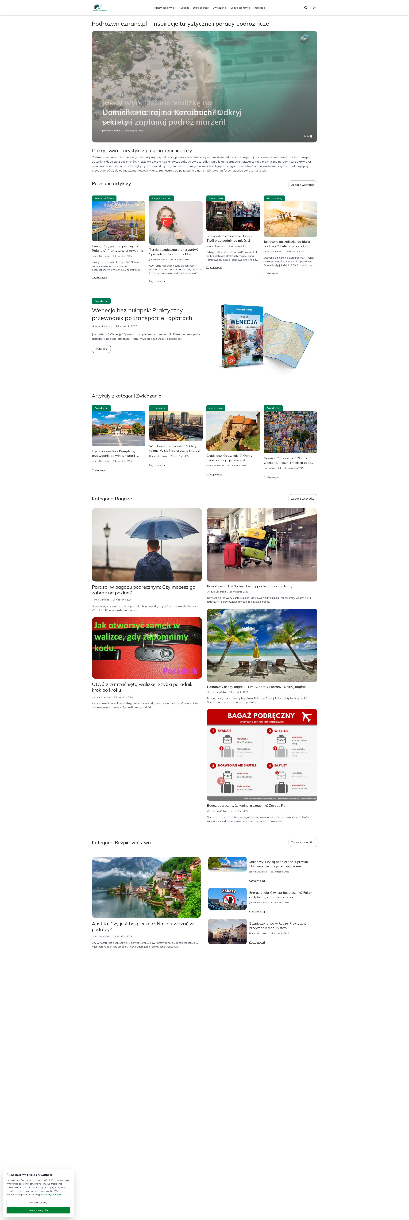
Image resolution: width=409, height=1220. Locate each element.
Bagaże (184, 7)
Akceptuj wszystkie (38, 1210)
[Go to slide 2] (308, 136)
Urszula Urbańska (101, 697)
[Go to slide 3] (311, 136)
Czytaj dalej (101, 348)
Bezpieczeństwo (240, 7)
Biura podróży (201, 7)
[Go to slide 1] (305, 136)
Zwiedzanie (220, 7)
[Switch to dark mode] (314, 8)
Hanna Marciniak (158, 456)
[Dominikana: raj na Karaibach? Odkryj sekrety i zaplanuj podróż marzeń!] (204, 86)
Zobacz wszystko (302, 185)
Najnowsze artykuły (165, 7)
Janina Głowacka (111, 130)
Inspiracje (259, 7)
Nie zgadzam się (38, 1202)
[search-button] (306, 7)
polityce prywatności (50, 1194)
